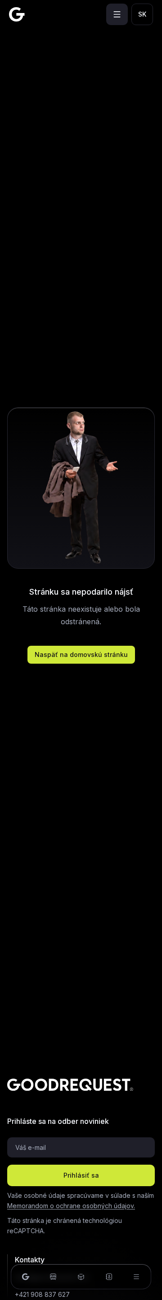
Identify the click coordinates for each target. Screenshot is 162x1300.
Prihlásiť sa (81, 1175)
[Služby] (81, 1277)
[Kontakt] (109, 1277)
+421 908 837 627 (42, 1294)
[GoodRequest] (17, 14)
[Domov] (26, 1277)
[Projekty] (53, 1277)
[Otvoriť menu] (117, 14)
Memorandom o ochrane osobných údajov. (71, 1205)
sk (142, 14)
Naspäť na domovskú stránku (81, 654)
